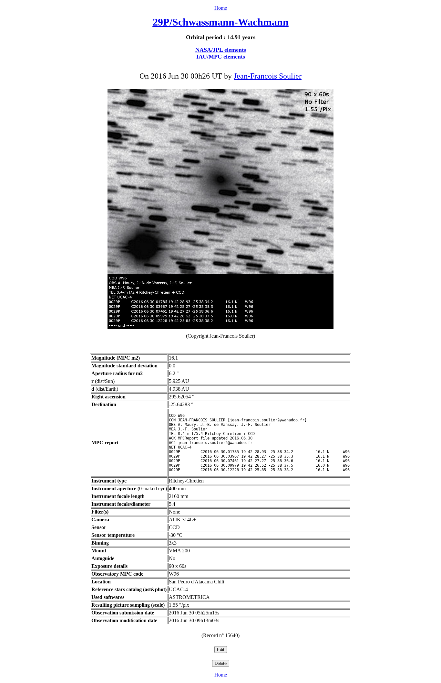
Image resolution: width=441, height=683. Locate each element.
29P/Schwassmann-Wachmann (221, 22)
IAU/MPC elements (220, 56)
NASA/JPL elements (220, 50)
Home (220, 8)
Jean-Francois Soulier (268, 76)
